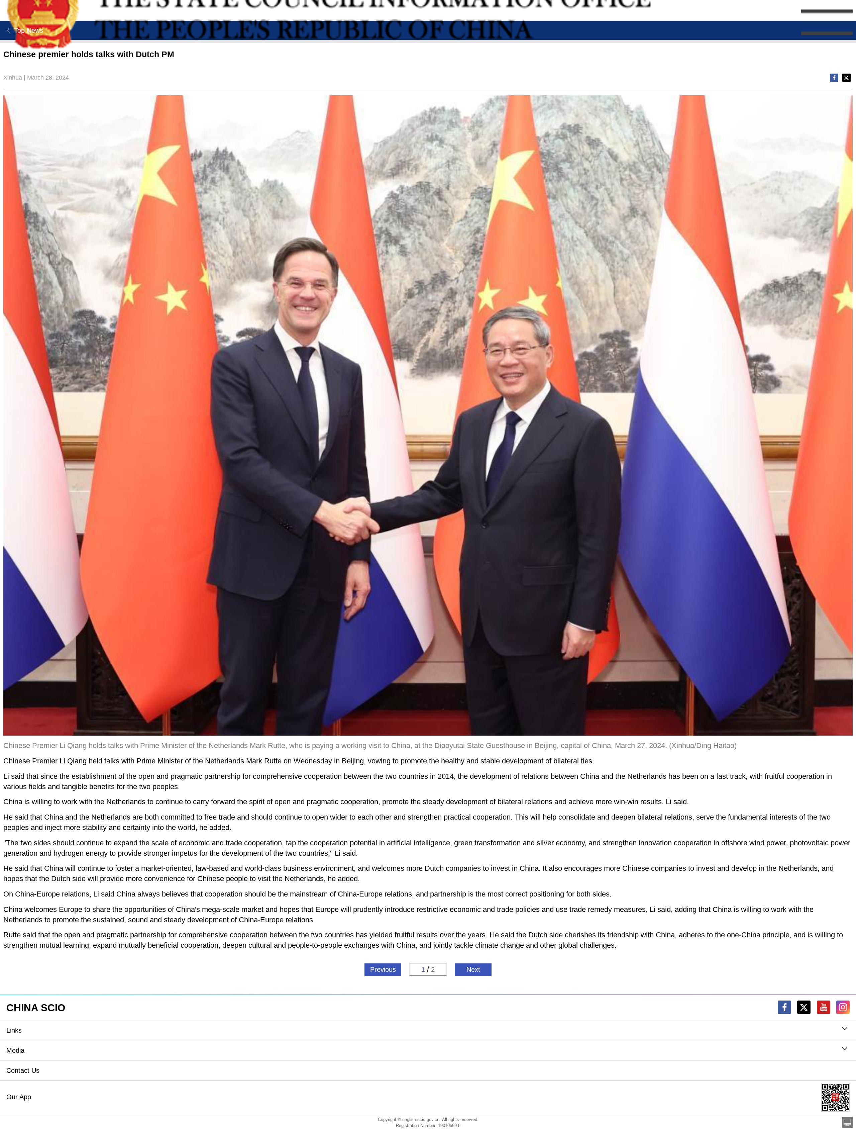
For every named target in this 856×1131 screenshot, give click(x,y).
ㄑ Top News (23, 30)
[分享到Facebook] (834, 78)
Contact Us (22, 1070)
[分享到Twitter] (846, 78)
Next (473, 969)
